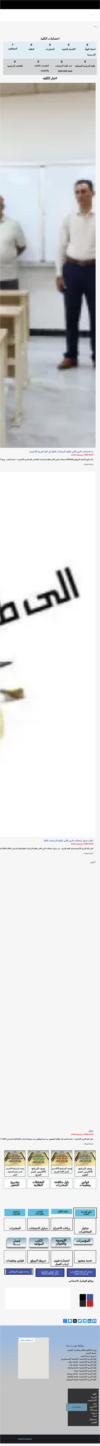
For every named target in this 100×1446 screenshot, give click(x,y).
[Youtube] (90, 1303)
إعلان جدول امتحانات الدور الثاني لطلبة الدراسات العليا (68, 840)
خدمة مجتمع (85, 1260)
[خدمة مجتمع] (85, 1254)
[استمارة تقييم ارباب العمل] (62, 1254)
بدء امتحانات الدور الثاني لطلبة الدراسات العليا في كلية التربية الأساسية (61, 451)
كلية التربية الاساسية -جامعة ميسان (81, 1374)
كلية (82, 1365)
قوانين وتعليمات (15, 1260)
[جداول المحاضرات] (85, 1222)
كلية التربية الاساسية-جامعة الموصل (81, 1379)
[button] (8, 1298)
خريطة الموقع (38, 1260)
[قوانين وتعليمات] (15, 1254)
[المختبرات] (15, 1222)
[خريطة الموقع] (38, 1254)
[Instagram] (83, 1303)
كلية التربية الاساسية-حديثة (85, 1371)
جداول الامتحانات (38, 1228)
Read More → (87, 464)
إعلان (90, 1131)
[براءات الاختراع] (62, 1222)
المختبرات (15, 1228)
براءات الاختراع (61, 1228)
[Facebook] (90, 1297)
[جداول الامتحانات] (38, 1222)
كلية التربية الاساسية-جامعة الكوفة (81, 1376)
